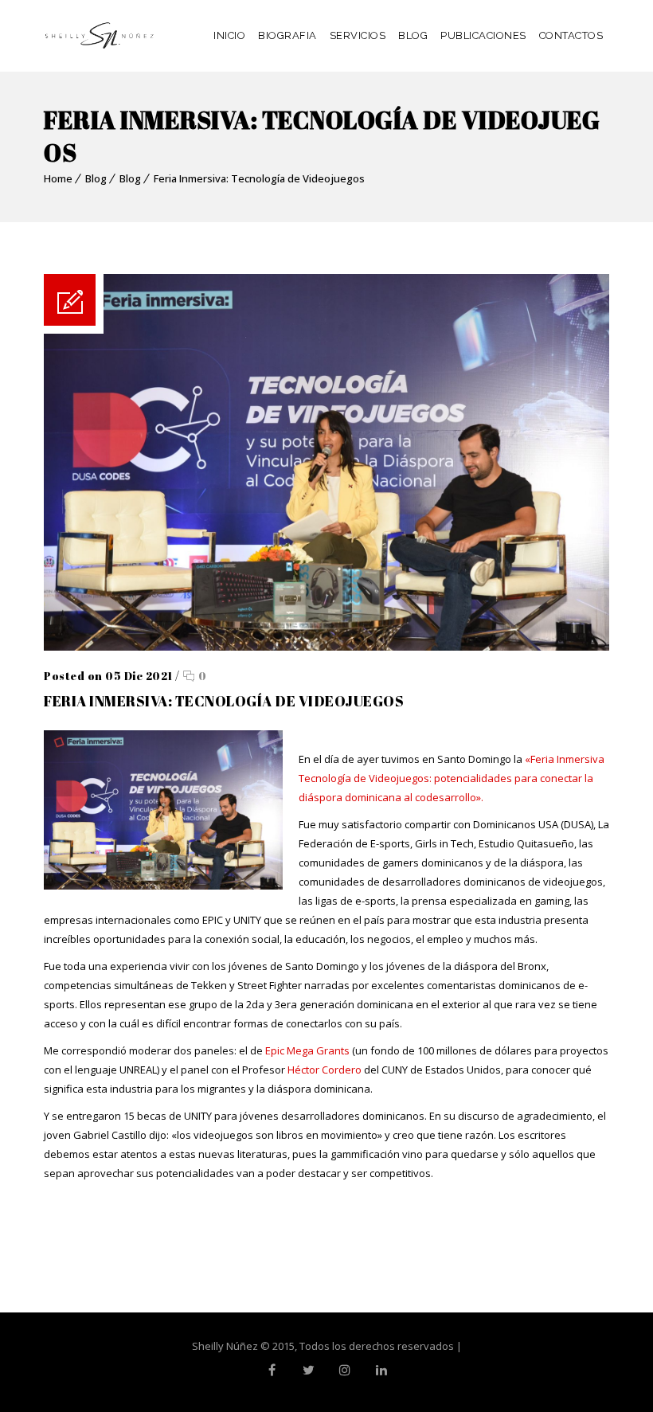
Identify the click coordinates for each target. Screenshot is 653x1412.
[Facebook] (271, 1369)
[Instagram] (344, 1369)
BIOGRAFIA (287, 35)
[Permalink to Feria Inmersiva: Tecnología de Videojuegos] (326, 647)
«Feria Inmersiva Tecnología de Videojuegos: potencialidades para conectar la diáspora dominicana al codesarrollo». (451, 778)
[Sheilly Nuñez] (99, 36)
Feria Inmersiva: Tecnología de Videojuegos (259, 178)
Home (58, 178)
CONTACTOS (571, 35)
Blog (96, 178)
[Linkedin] (381, 1369)
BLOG (413, 35)
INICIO (229, 35)
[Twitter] (308, 1369)
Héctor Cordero (324, 1069)
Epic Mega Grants (307, 1050)
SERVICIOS (358, 35)
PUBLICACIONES (483, 35)
